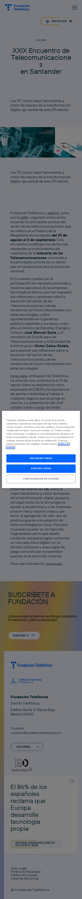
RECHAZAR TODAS (41, 458)
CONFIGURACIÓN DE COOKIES (41, 479)
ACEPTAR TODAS (41, 468)
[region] (41, 449)
